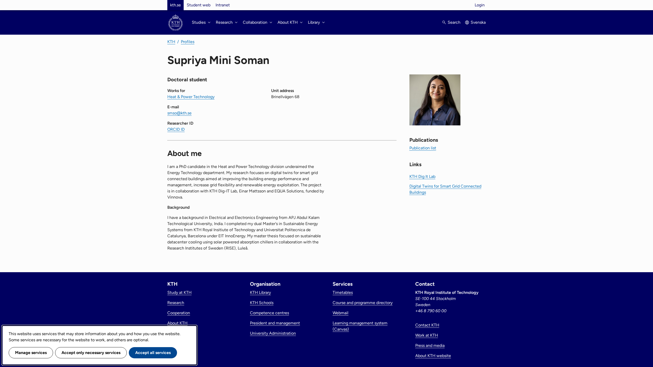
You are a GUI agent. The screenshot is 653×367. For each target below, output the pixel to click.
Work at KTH (426, 335)
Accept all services (153, 352)
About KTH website (433, 355)
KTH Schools (261, 302)
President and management (275, 323)
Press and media (430, 345)
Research (175, 302)
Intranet (223, 5)
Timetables (343, 292)
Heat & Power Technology (191, 96)
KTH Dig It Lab (422, 176)
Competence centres (269, 312)
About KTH (177, 323)
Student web (198, 5)
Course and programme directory (363, 302)
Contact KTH (427, 325)
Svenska (478, 22)
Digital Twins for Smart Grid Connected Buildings (445, 189)
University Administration (273, 333)
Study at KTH (179, 292)
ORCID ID (176, 129)
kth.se (175, 5)
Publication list (422, 148)
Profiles (187, 41)
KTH (171, 41)
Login (480, 5)
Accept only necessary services (90, 352)
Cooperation (178, 312)
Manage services (31, 352)
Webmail (340, 312)
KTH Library (260, 292)
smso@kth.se (179, 113)
